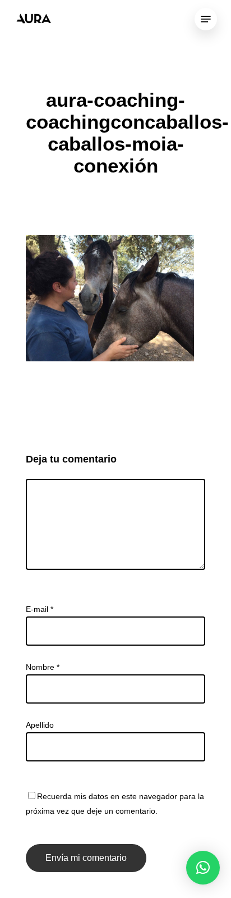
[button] (203, 868)
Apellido (40, 724)
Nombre (42, 667)
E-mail (39, 609)
